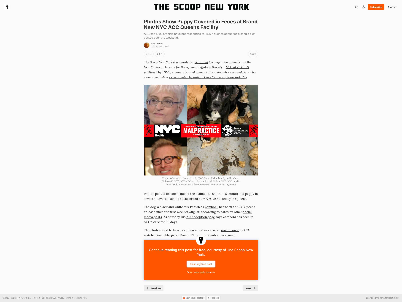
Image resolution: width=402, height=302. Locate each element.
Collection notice (79, 298)
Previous (156, 288)
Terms (68, 298)
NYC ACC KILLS (237, 67)
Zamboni (211, 207)
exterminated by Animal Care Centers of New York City (208, 77)
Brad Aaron (157, 44)
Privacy (61, 298)
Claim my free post (201, 264)
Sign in (392, 6)
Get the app (213, 298)
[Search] (356, 7)
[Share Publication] (363, 7)
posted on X (230, 230)
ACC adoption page (200, 217)
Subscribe (376, 6)
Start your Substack (195, 298)
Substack (370, 298)
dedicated (201, 62)
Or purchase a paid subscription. (201, 272)
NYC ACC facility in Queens (226, 199)
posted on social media (172, 194)
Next (248, 288)
